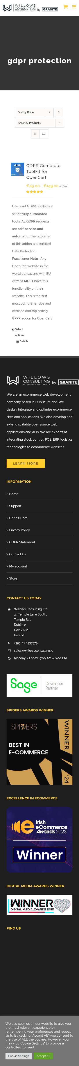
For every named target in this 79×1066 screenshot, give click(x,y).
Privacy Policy (19, 530)
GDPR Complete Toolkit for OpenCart (43, 171)
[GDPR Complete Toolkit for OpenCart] (17, 169)
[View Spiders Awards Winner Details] (39, 723)
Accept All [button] (43, 1056)
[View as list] (44, 134)
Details (24, 341)
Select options (19, 332)
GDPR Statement (22, 542)
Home (14, 494)
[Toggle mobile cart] (65, 6)
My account (18, 566)
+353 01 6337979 (26, 643)
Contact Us (17, 554)
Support (15, 506)
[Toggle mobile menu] (74, 6)
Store (13, 578)
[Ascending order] (59, 112)
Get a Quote (18, 518)
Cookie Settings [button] (18, 1056)
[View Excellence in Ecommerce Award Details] (39, 811)
